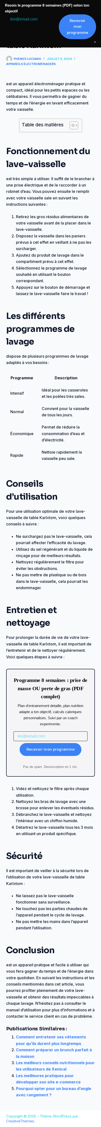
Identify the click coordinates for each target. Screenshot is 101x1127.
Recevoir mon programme (50, 749)
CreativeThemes (20, 1121)
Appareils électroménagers (31, 64)
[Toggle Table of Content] (71, 125)
